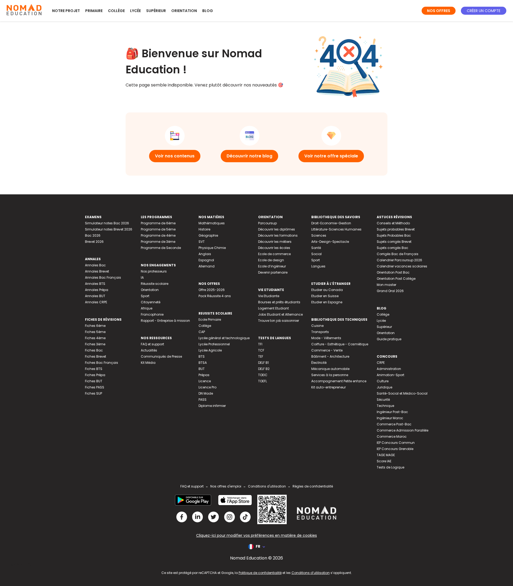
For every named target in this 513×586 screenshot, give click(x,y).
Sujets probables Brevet (396, 229)
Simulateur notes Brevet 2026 (108, 229)
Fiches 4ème (95, 338)
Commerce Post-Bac (394, 424)
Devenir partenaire (272, 272)
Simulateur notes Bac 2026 (107, 223)
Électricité (319, 362)
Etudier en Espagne (326, 302)
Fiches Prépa (95, 375)
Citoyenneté (150, 302)
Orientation (184, 10)
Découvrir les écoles (274, 247)
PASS (203, 399)
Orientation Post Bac (393, 272)
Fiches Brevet (95, 356)
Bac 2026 (92, 235)
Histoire (204, 229)
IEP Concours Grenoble (395, 449)
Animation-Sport (390, 375)
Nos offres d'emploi (225, 486)
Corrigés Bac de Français (397, 254)
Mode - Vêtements (326, 338)
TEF (260, 356)
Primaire (94, 10)
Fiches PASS (94, 387)
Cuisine (317, 325)
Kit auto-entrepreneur (328, 387)
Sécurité (383, 399)
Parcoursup (267, 223)
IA (142, 277)
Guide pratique (389, 339)
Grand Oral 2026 (390, 291)
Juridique (384, 387)
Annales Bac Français (103, 277)
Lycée (135, 10)
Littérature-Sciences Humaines (336, 229)
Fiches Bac (94, 350)
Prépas (204, 375)
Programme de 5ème (158, 229)
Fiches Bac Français (101, 362)
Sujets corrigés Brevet (394, 241)
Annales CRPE (96, 302)
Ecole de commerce (274, 254)
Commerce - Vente (327, 350)
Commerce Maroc (392, 436)
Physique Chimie (212, 247)
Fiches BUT (93, 381)
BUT (202, 368)
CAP (202, 332)
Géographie (208, 235)
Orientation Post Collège (396, 278)
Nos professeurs (154, 271)
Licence (205, 381)
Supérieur (156, 10)
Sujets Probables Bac (394, 235)
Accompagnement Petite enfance (338, 381)
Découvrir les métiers (275, 241)
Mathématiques (212, 223)
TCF (261, 350)
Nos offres (438, 10)
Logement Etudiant (273, 308)
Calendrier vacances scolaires (402, 266)
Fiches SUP (93, 393)
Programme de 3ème (158, 241)
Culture (382, 381)
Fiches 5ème (95, 332)
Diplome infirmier (212, 405)
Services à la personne (329, 375)
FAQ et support (152, 344)
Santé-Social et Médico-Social (402, 393)
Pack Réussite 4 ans (215, 296)
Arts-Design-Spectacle (330, 241)
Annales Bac (95, 265)
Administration (389, 368)
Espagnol (206, 260)
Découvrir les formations (278, 235)
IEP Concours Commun (396, 442)
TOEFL (262, 381)
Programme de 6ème (158, 223)
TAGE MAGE (386, 455)
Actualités (149, 350)
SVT (202, 241)
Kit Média (148, 362)
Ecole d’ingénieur (272, 266)
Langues (318, 266)
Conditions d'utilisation (267, 486)
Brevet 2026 (94, 241)
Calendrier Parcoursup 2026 (399, 260)
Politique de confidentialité (260, 572)
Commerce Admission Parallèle (402, 430)
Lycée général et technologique (224, 338)
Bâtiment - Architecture (330, 356)
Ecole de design (271, 260)
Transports (320, 332)
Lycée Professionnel (214, 344)
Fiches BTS (93, 368)
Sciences (318, 235)
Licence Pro (207, 387)
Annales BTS (95, 283)
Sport (145, 296)
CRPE (381, 362)
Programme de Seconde (161, 247)
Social (316, 254)
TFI (260, 344)
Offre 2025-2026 (212, 290)
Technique (385, 405)
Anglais (205, 254)
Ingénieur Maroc (390, 418)
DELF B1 (263, 362)
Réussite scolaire (154, 283)
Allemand (207, 266)
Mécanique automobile (330, 368)
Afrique (146, 308)
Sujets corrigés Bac (392, 247)
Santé (316, 247)
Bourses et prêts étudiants (279, 302)
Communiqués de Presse (161, 356)
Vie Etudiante (268, 296)
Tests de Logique (390, 467)
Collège (116, 10)
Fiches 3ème (95, 344)
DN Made (206, 393)
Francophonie (152, 314)
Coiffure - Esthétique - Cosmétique (339, 344)
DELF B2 (264, 368)
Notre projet (66, 10)
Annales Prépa (96, 290)
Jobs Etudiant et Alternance (280, 314)
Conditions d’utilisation (311, 572)
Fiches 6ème (95, 325)
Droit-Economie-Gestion (331, 223)
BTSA (203, 362)
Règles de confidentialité (313, 486)
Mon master (386, 284)
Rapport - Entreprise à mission (165, 320)
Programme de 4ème (158, 235)
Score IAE (384, 461)
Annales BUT (95, 296)
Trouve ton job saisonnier (278, 320)
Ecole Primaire (210, 319)
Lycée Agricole (210, 350)
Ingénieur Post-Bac (392, 412)
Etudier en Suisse (325, 296)
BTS (202, 356)
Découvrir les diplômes (276, 229)
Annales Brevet (97, 271)
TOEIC (262, 375)
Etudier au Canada (327, 290)
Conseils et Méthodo (393, 223)
